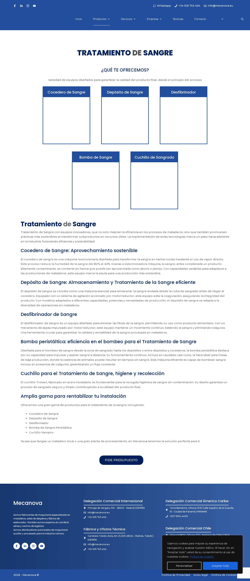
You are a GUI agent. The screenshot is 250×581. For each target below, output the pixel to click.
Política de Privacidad (176, 575)
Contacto (200, 19)
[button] (242, 19)
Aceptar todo (220, 565)
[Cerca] (239, 538)
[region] (202, 554)
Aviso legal (201, 575)
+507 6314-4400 (179, 516)
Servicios (126, 19)
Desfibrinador (183, 92)
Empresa (152, 19)
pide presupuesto (121, 460)
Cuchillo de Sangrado (154, 157)
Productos (99, 19)
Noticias (178, 19)
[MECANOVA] (15, 19)
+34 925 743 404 (97, 517)
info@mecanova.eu (99, 512)
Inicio (78, 19)
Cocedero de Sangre (66, 92)
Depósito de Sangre (125, 92)
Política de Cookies (224, 575)
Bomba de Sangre (95, 157)
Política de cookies (202, 556)
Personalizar (184, 565)
